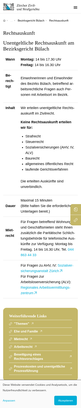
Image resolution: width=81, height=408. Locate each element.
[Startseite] (4, 20)
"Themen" (21, 323)
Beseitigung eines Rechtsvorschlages (28, 356)
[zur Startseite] (23, 7)
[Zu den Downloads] (75, 209)
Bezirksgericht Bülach (31, 20)
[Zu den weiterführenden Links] (75, 220)
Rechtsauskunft (58, 20)
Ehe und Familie (26, 331)
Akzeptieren (65, 400)
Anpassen (9, 400)
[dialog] (40, 394)
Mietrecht (21, 339)
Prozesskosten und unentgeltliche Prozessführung (39, 369)
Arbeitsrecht (23, 346)
